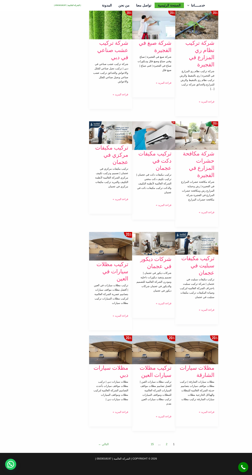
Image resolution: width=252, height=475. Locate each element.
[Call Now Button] (243, 467)
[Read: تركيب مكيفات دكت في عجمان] (153, 135)
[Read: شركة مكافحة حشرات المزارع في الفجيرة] (196, 135)
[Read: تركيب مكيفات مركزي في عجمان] (110, 132)
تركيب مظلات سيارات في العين (112, 271)
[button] (189, 5)
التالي (103, 444)
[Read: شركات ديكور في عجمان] (153, 243)
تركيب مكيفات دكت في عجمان (154, 160)
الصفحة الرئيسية (169, 5)
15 (152, 444)
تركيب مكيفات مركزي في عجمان (111, 155)
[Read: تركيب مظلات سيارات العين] (153, 349)
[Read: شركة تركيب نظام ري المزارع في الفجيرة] (196, 24)
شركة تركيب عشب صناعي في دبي (112, 50)
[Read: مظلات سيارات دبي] (110, 349)
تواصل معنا (143, 5)
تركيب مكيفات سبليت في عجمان (197, 265)
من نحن (124, 5)
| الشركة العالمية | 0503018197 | (67, 5)
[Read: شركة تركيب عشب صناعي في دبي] (110, 24)
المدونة (107, 5)
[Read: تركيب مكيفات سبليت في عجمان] (196, 243)
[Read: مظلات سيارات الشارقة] (196, 349)
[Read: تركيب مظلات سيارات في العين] (110, 246)
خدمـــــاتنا (198, 5)
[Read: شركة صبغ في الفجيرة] (153, 24)
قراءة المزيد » (206, 101)
